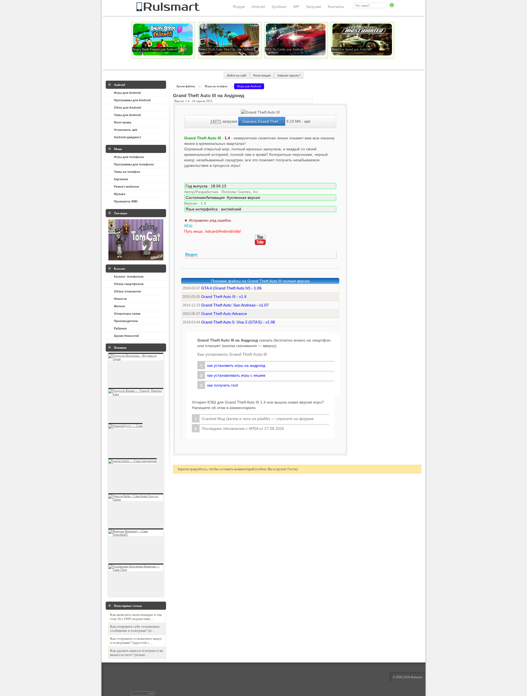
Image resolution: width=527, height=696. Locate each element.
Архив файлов (185, 86)
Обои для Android (127, 107)
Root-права (122, 122)
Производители (126, 321)
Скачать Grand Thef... (261, 121)
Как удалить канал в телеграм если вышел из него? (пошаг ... (136, 653)
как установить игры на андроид (236, 365)
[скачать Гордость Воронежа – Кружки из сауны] (135, 358)
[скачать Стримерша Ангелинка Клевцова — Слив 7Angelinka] (135, 569)
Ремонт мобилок (126, 186)
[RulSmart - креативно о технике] (159, 9)
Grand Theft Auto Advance (224, 313)
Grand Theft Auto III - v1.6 (223, 296)
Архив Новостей (126, 335)
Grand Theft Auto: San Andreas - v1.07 (235, 305)
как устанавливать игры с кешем (236, 375)
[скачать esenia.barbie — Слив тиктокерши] (132, 461)
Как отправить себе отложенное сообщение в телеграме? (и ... (135, 629)
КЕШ (188, 226)
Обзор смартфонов (129, 284)
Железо (119, 306)
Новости (120, 298)
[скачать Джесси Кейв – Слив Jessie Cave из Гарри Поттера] (135, 499)
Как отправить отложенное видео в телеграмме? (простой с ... (136, 641)
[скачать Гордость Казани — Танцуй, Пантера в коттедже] (135, 394)
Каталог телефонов (129, 276)
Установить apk (125, 129)
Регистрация (262, 75)
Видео (191, 254)
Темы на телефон (127, 171)
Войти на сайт (236, 75)
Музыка (119, 194)
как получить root (222, 385)
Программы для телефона (134, 164)
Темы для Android (127, 115)
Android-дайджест (127, 137)
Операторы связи (127, 313)
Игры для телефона (129, 157)
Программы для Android (132, 100)
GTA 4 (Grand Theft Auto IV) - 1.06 (231, 288)
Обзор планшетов (127, 291)
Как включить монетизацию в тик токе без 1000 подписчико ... (136, 617)
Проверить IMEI (126, 201)
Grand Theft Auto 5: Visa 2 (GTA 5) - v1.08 (238, 322)
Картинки (121, 179)
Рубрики (120, 328)
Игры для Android (127, 92)
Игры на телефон (216, 86)
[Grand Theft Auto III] (260, 112)
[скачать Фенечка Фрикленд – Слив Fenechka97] (135, 534)
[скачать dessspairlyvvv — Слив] (125, 425)
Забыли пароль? (288, 75)
